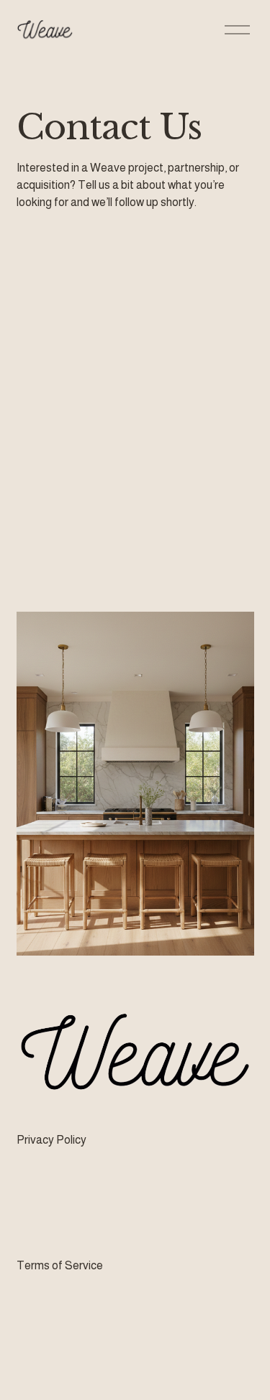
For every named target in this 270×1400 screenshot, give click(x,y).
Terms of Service (60, 1265)
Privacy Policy (51, 1140)
